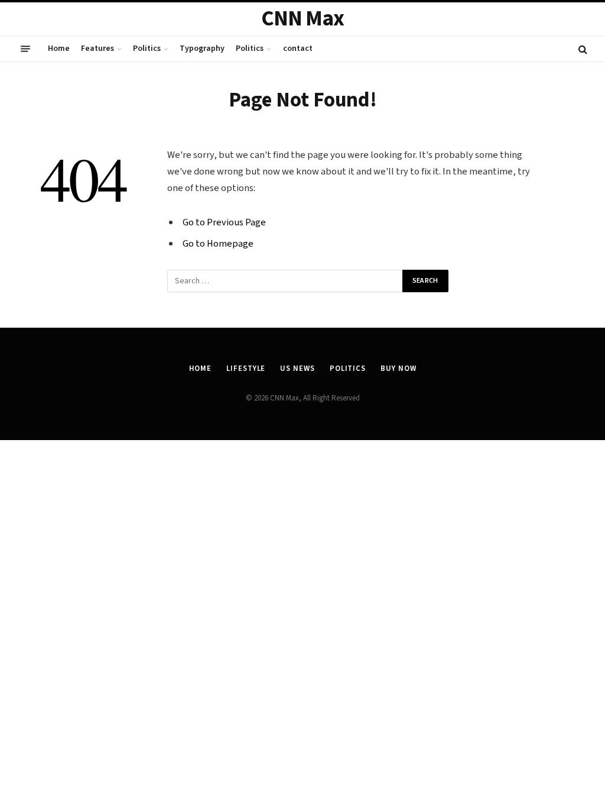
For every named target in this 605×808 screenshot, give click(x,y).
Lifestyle (245, 368)
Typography (202, 48)
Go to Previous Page (224, 222)
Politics (147, 48)
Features (97, 48)
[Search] (581, 49)
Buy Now (398, 368)
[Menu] (25, 49)
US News (297, 368)
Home (59, 48)
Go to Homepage (218, 244)
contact (298, 48)
